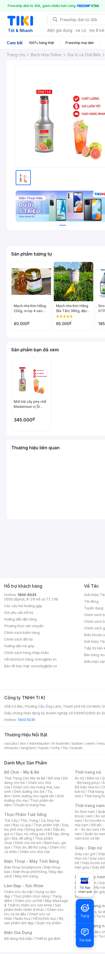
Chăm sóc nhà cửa (35, 852)
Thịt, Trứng (29, 820)
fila (65, 748)
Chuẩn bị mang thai (29, 805)
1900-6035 (27, 595)
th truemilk (60, 743)
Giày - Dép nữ (88, 847)
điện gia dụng (59, 30)
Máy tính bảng (26, 876)
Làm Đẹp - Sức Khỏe (23, 885)
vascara (10, 743)
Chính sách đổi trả (18, 639)
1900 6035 (26, 720)
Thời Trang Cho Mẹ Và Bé (24, 778)
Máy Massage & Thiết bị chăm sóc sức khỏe (36, 903)
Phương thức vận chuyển (24, 626)
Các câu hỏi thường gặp (23, 606)
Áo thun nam (85, 812)
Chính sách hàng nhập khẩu (26, 653)
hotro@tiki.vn (46, 659)
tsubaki (77, 748)
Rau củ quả (22, 825)
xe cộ (81, 30)
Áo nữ (79, 778)
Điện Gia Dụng (18, 932)
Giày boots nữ (93, 863)
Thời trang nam (89, 805)
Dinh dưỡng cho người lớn (33, 796)
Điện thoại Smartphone (22, 867)
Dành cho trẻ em (28, 843)
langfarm (28, 748)
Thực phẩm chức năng (31, 896)
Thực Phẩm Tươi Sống (25, 814)
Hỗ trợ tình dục (44, 918)
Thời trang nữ (88, 772)
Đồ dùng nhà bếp (18, 938)
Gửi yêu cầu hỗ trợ (18, 612)
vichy (55, 748)
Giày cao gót (85, 854)
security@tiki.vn (44, 666)
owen (90, 743)
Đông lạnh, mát (38, 829)
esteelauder (39, 743)
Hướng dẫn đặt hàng (20, 619)
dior (23, 743)
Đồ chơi (54, 778)
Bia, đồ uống (22, 838)
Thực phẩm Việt (46, 825)
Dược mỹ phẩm (49, 923)
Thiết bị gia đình (47, 938)
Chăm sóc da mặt (18, 892)
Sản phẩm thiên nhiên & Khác (32, 907)
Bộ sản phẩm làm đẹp (33, 920)
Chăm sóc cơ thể (28, 901)
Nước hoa (22, 918)
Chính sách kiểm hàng (22, 633)
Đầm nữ (93, 778)
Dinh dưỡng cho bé (29, 791)
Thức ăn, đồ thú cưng (30, 847)
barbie (77, 743)
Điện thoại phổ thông (30, 872)
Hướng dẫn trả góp (19, 646)
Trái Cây (11, 820)
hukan (43, 748)
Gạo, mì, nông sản (30, 834)
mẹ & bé (96, 30)
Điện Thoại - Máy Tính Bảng (31, 861)
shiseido (11, 748)
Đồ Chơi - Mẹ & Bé (21, 772)
